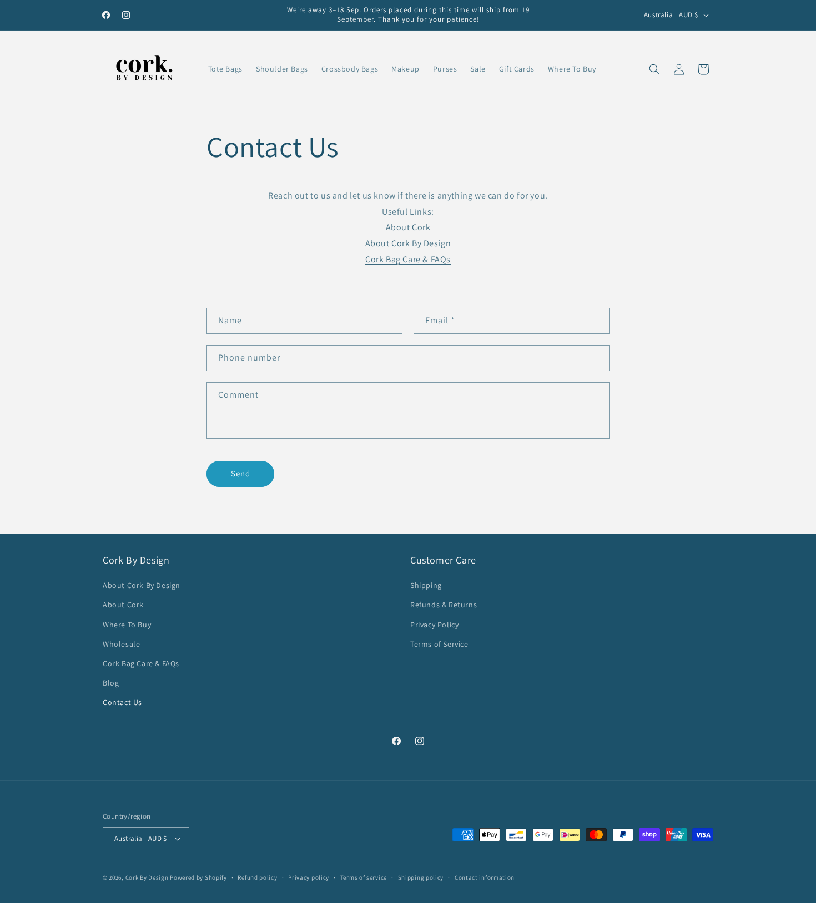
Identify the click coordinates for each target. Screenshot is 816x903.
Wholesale (121, 644)
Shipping (426, 585)
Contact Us (122, 702)
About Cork (408, 227)
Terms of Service (439, 644)
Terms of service (363, 877)
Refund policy (257, 877)
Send (240, 473)
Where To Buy (127, 625)
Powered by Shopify (198, 877)
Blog (111, 683)
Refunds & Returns (443, 605)
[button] (654, 69)
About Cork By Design (141, 585)
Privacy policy (308, 877)
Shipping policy (421, 877)
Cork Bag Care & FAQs (408, 259)
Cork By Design (147, 877)
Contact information (485, 877)
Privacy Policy (434, 625)
